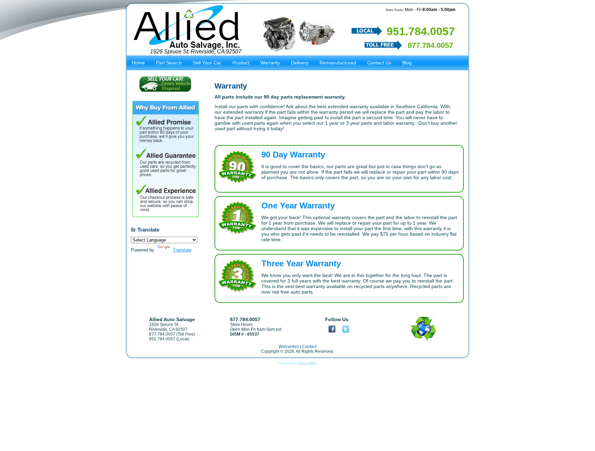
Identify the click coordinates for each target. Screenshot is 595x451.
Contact (309, 346)
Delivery (300, 62)
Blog (407, 62)
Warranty (270, 62)
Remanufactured (338, 62)
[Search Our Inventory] (299, 34)
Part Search (169, 62)
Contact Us (379, 62)
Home (138, 62)
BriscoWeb (307, 363)
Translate (182, 250)
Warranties (289, 346)
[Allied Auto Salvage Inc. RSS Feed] (131, 351)
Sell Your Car (207, 62)
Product (240, 62)
